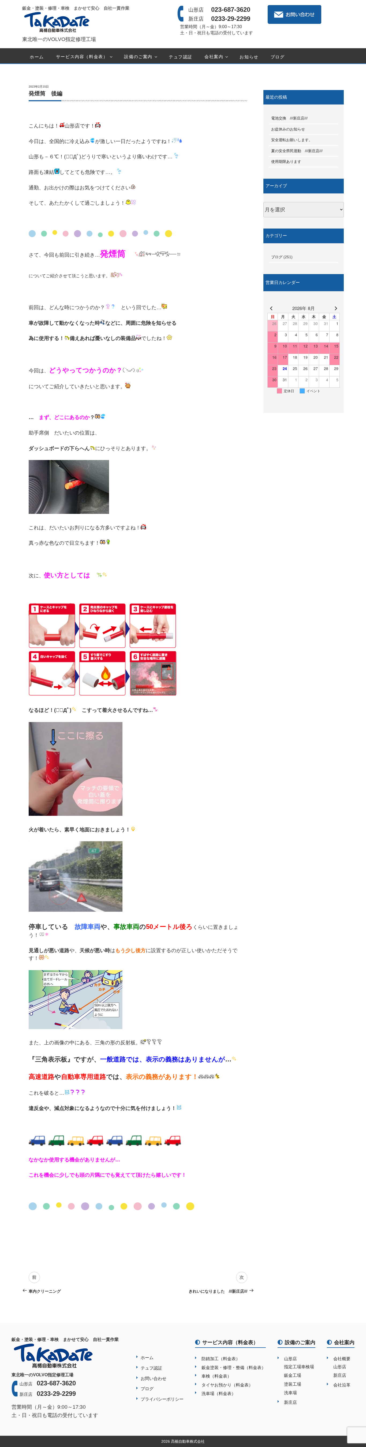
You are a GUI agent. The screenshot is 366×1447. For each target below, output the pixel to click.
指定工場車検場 (299, 1366)
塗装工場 (292, 1384)
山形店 (290, 1358)
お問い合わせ (153, 1378)
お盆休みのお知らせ (290, 129)
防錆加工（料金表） (220, 1358)
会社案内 (213, 57)
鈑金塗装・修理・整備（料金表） (233, 1367)
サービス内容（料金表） (82, 57)
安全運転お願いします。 (291, 140)
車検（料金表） (216, 1376)
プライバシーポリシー (162, 1399)
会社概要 (341, 1358)
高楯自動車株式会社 (188, 1441)
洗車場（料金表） (218, 1393)
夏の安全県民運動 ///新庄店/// (297, 151)
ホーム (37, 57)
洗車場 (290, 1392)
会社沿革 (341, 1385)
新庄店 (290, 1402)
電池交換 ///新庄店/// (289, 118)
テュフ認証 (180, 57)
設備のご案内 (138, 57)
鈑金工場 (292, 1375)
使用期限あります (286, 161)
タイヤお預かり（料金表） (227, 1385)
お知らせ (249, 57)
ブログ (278, 57)
